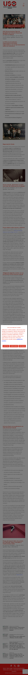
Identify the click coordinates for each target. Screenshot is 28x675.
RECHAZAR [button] (22, 346)
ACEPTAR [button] (6, 346)
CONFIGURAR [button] (13, 346)
